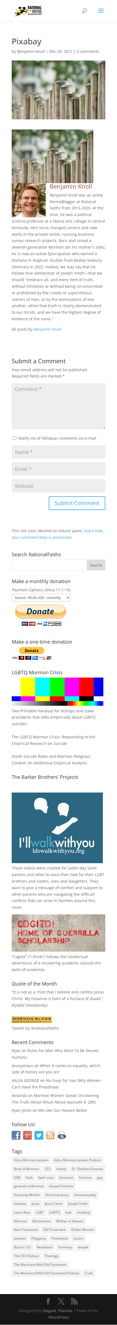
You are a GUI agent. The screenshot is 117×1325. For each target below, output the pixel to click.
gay (100, 1177)
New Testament (26, 1229)
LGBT (99, 874)
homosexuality (85, 1194)
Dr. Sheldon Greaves (87, 1168)
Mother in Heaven (70, 1221)
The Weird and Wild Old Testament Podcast (46, 1273)
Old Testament (54, 1229)
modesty (83, 1212)
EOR (17, 1177)
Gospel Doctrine (61, 1186)
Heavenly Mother (27, 1194)
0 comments (88, 51)
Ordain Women (82, 1229)
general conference (29, 1186)
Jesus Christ (54, 1203)
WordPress (58, 1317)
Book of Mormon (26, 1168)
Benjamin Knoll (31, 51)
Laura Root (22, 1212)
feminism (66, 1177)
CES (48, 1168)
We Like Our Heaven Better (62, 1110)
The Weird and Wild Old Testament (40, 1264)
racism (78, 1238)
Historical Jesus (57, 1194)
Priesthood (59, 1238)
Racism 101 (22, 1247)
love (68, 1212)
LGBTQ (54, 1212)
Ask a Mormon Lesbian (31, 1160)
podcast (20, 1238)
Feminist (85, 1177)
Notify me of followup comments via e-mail (57, 438)
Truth (89, 1273)
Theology (52, 1256)
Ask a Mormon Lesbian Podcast (77, 1160)
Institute (20, 1203)
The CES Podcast (26, 1256)
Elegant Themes (57, 1310)
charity (61, 1168)
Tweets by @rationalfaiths (35, 1028)
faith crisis (46, 1177)
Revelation (45, 1247)
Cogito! (19, 956)
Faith (29, 1177)
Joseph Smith (78, 1203)
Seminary (65, 1247)
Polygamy (38, 1238)
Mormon (20, 1221)
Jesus (35, 1203)
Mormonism (41, 1221)
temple (83, 1247)
